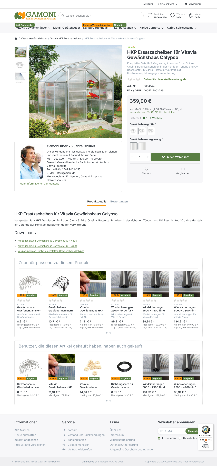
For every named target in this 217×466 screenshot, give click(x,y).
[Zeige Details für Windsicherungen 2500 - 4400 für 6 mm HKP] (156, 284)
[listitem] (75, 91)
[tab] (96, 201)
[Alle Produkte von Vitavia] (131, 47)
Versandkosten (52, 461)
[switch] (205, 446)
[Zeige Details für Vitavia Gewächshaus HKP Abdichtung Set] (93, 284)
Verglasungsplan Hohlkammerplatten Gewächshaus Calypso (51, 251)
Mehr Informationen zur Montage (39, 183)
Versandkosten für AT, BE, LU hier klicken (152, 112)
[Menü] (212, 426)
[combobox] (101, 15)
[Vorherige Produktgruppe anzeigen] (18, 303)
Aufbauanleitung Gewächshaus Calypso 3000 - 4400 (47, 240)
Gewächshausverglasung (145, 139)
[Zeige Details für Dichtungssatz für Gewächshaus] (124, 367)
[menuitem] (33, 28)
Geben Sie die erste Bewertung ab (165, 79)
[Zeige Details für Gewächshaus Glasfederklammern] (30, 284)
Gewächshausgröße (142, 124)
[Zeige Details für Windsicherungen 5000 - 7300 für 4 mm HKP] (187, 284)
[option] (20, 52)
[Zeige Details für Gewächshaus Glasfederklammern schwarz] (61, 284)
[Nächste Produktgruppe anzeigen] (198, 303)
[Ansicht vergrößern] (75, 91)
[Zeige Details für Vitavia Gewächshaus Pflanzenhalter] (93, 367)
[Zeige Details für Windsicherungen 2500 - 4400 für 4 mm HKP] (124, 284)
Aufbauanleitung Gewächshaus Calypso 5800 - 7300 (47, 245)
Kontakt (148, 4)
